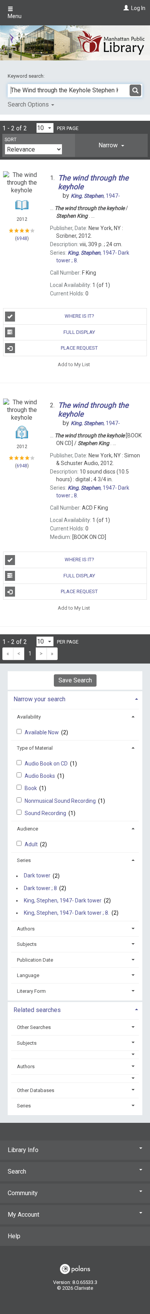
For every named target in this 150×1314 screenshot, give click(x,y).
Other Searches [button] (34, 1027)
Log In (138, 8)
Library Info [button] (23, 1150)
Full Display (79, 332)
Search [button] (17, 1171)
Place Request (79, 348)
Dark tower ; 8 (40, 888)
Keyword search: (27, 76)
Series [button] (24, 860)
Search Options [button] (29, 104)
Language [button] (28, 975)
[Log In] (125, 8)
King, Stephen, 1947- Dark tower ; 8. (66, 913)
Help (14, 1236)
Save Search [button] (75, 680)
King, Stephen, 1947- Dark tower (63, 900)
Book (31, 788)
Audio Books (40, 776)
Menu (15, 16)
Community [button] (23, 1193)
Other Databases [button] (35, 1090)
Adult (32, 844)
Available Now (42, 732)
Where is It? (79, 316)
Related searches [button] (37, 1010)
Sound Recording (46, 813)
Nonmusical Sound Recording (61, 801)
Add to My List (74, 364)
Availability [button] (29, 717)
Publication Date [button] (35, 960)
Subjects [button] (27, 944)
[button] (111, 145)
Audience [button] (27, 829)
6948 (22, 238)
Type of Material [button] (35, 748)
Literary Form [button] (31, 991)
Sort (11, 139)
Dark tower (37, 876)
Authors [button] (26, 929)
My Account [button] (23, 1214)
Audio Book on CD (47, 763)
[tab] (111, 145)
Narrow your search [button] (39, 699)
